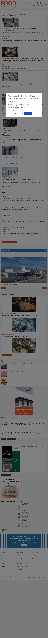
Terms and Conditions (21, 105)
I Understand (28, 113)
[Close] (40, 94)
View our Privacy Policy (28, 110)
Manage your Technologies (18, 113)
